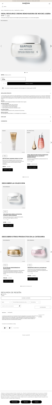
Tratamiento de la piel (9, 10)
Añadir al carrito (29, 83)
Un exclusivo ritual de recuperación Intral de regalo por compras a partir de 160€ (26, 0)
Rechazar (26, 402)
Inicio (2, 10)
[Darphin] (26, 3)
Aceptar (36, 402)
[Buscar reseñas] (19, 306)
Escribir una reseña (26, 298)
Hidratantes (17, 10)
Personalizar (15, 402)
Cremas (22, 10)
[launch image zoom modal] (50, 70)
